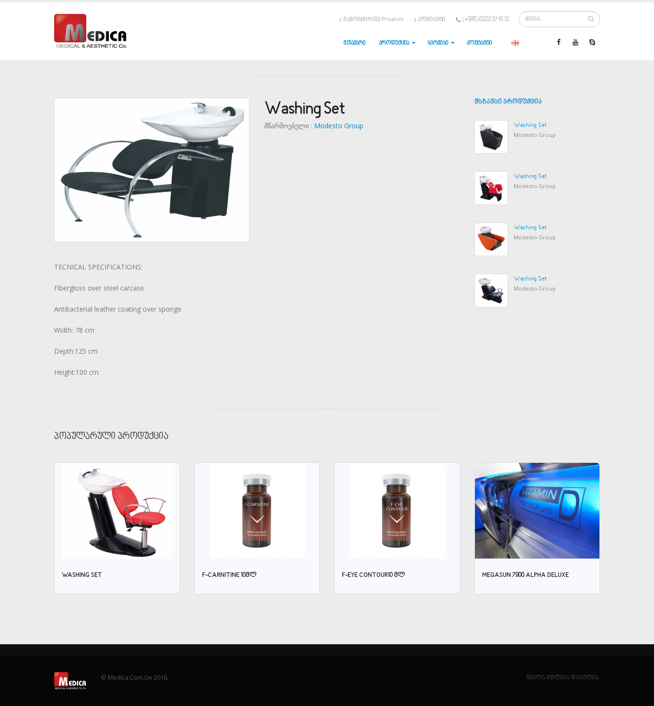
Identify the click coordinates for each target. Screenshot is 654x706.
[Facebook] (559, 42)
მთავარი (355, 43)
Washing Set (530, 125)
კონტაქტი (431, 19)
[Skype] (592, 42)
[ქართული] (515, 42)
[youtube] (575, 42)
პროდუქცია (394, 43)
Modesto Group (338, 125)
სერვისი (438, 43)
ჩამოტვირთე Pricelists (373, 19)
